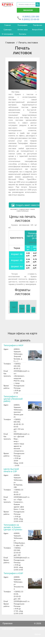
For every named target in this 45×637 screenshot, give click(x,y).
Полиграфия (22, 25)
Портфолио (37, 25)
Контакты (22, 34)
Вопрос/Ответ (37, 30)
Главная (7, 25)
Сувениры (8, 30)
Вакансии (28, 10)
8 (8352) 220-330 (31, 16)
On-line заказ (23, 30)
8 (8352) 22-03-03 (30, 19)
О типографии (7, 34)
